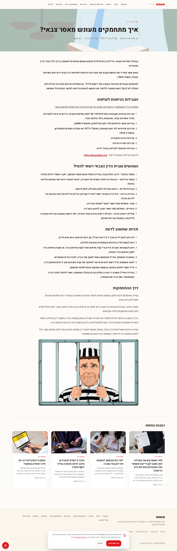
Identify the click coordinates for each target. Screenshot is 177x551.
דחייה (100, 543)
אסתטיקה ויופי (71, 4)
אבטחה (124, 4)
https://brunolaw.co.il (95, 155)
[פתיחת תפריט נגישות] (5, 545)
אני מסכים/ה (113, 543)
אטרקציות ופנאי (96, 4)
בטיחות (59, 4)
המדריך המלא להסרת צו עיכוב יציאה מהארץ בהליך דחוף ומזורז (70, 464)
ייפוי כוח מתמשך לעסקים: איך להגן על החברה (109, 462)
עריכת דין (132, 22)
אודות (50, 4)
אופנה (108, 4)
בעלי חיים (26, 516)
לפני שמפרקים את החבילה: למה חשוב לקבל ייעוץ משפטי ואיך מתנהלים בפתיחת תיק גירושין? (147, 466)
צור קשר (154, 531)
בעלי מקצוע (103, 520)
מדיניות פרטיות (142, 531)
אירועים (83, 4)
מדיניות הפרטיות (80, 537)
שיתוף (76, 38)
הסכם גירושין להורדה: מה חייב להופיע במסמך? (31, 462)
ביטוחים (36, 516)
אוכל (116, 4)
